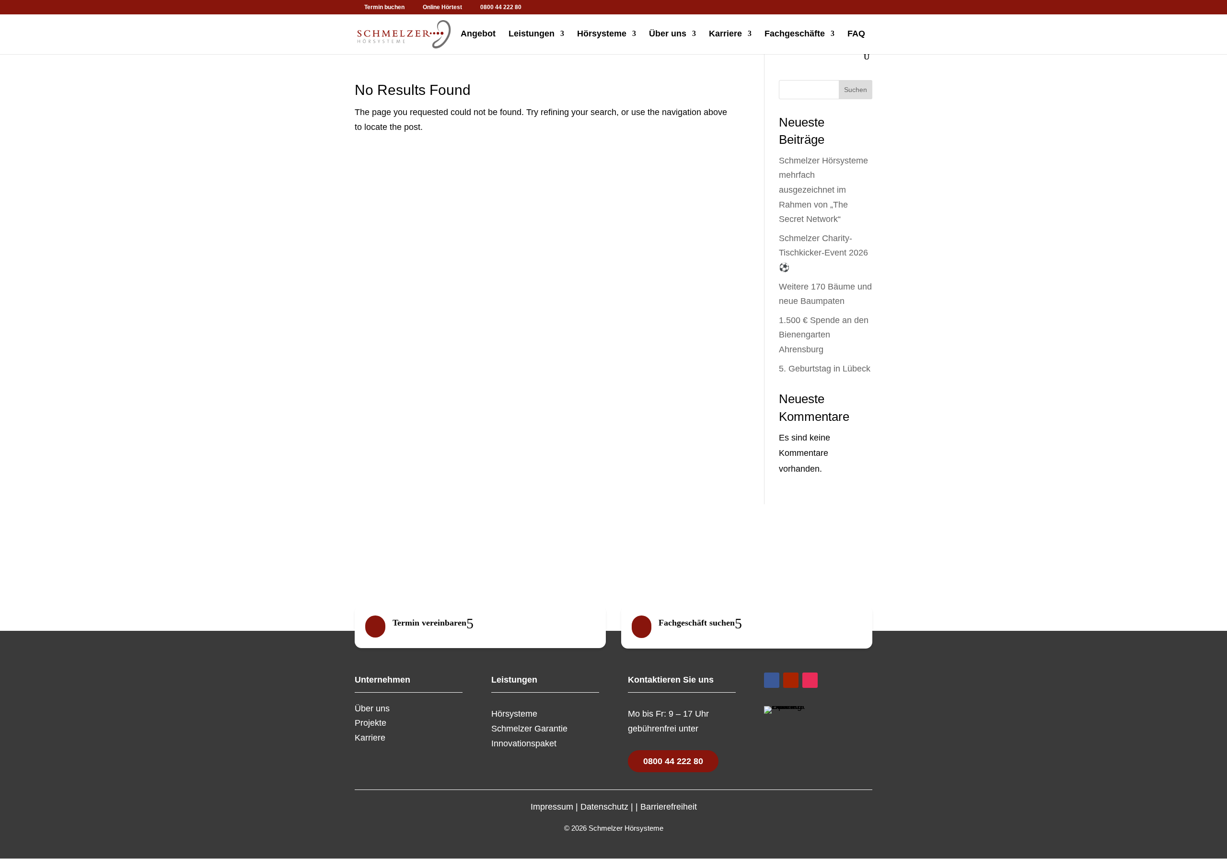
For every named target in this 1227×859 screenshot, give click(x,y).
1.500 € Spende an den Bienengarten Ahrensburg (823, 334)
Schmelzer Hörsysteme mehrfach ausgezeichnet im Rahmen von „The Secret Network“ (823, 190)
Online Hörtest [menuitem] (442, 7)
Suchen (855, 89)
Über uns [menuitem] (667, 34)
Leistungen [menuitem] (532, 34)
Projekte (370, 723)
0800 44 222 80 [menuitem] (500, 7)
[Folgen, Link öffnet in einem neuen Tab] (771, 680)
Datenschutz (604, 807)
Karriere (370, 738)
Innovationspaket (523, 743)
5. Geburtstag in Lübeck (824, 368)
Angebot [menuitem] (478, 34)
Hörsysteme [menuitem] (601, 34)
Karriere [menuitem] (725, 34)
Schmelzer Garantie (529, 728)
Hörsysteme (514, 714)
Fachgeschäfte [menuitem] (794, 34)
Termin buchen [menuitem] (384, 7)
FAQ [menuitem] (856, 34)
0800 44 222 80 (673, 761)
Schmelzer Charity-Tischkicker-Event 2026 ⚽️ (823, 252)
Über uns (372, 708)
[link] (480, 626)
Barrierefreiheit (668, 807)
